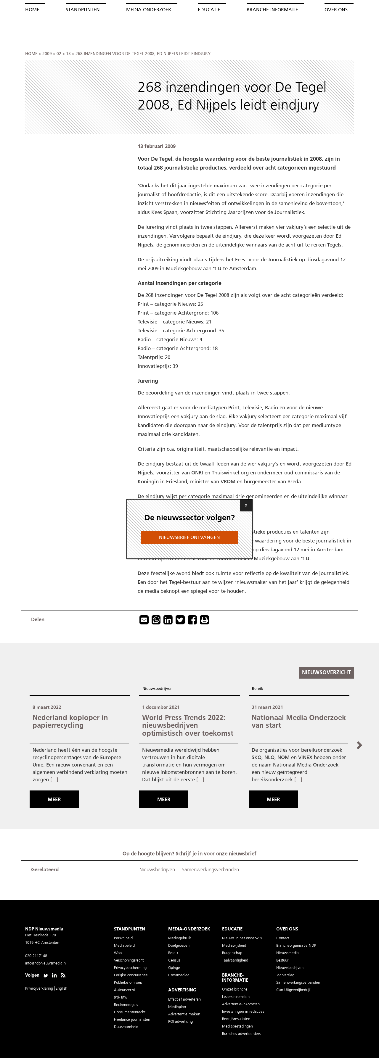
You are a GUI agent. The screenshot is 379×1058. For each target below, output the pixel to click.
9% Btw (120, 997)
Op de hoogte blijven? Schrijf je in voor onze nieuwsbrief (189, 853)
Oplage (174, 967)
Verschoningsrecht (129, 960)
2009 (47, 53)
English (61, 988)
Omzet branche (235, 989)
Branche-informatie (272, 9)
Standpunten (83, 9)
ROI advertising (180, 1021)
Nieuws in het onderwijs (242, 938)
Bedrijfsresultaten (236, 1019)
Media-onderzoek (148, 9)
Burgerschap (232, 953)
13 (68, 53)
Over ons (336, 9)
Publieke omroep (128, 982)
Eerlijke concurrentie (131, 975)
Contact (282, 938)
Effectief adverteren (184, 999)
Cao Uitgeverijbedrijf (293, 990)
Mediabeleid (124, 945)
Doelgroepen (179, 945)
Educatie (209, 9)
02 (59, 53)
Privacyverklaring (39, 988)
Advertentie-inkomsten (241, 1004)
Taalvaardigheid (235, 960)
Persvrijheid (123, 938)
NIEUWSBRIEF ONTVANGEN (189, 537)
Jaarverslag (285, 975)
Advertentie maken (184, 1014)
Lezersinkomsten (236, 996)
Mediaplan (177, 1006)
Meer (54, 799)
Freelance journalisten (132, 1019)
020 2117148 (36, 956)
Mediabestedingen (237, 1026)
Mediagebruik (179, 938)
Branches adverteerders (241, 1033)
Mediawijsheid (234, 945)
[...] (54, 779)
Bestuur (282, 960)
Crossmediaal (179, 975)
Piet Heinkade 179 (40, 935)
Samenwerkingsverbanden (210, 869)
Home (32, 9)
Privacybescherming (130, 967)
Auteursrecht (124, 990)
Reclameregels (126, 1004)
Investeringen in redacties (243, 1011)
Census (174, 960)
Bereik (257, 688)
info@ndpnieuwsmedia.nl (46, 963)
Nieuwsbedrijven (157, 688)
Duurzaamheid (126, 1027)
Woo (118, 953)
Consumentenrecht (129, 1012)
